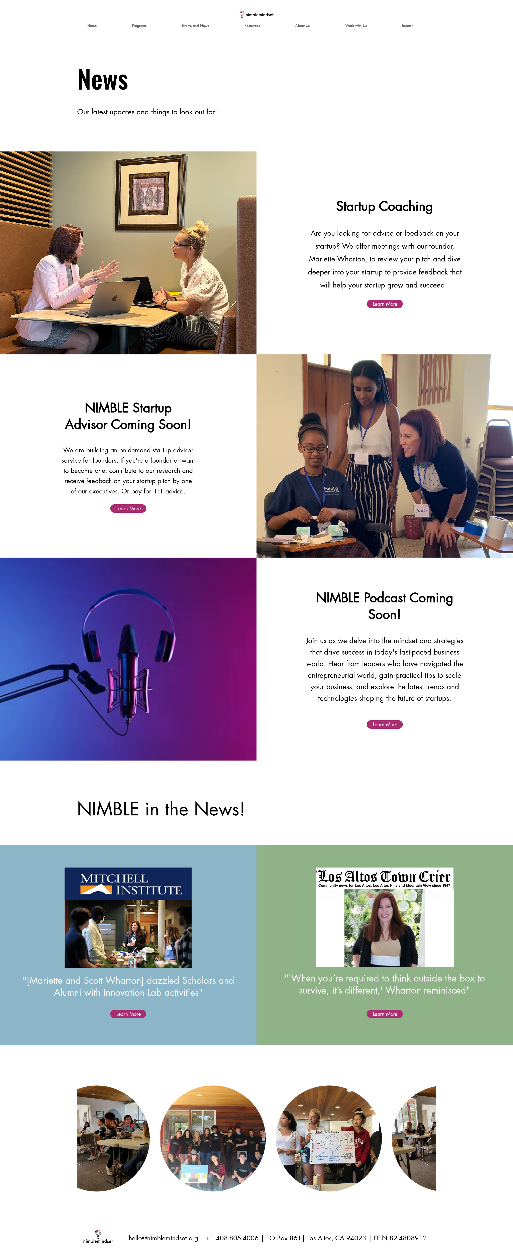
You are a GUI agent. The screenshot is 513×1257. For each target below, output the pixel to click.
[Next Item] (428, 1138)
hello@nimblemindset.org (163, 1238)
